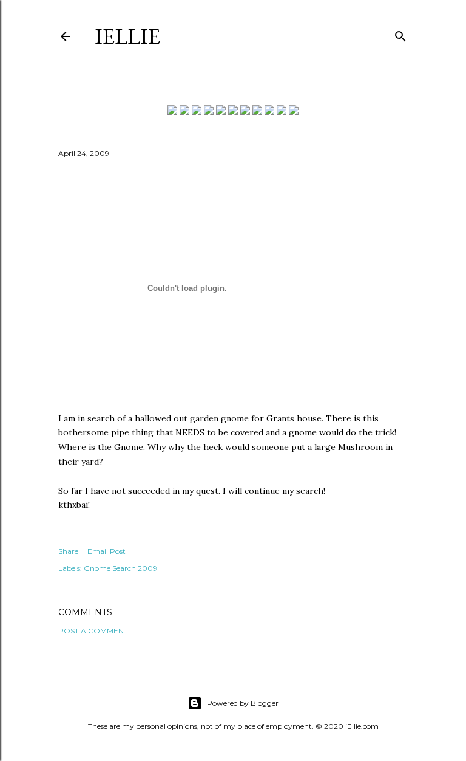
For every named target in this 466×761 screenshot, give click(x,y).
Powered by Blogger (243, 703)
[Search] (400, 34)
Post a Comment (93, 630)
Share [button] (68, 551)
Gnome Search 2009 (120, 568)
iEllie (127, 36)
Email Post (106, 551)
